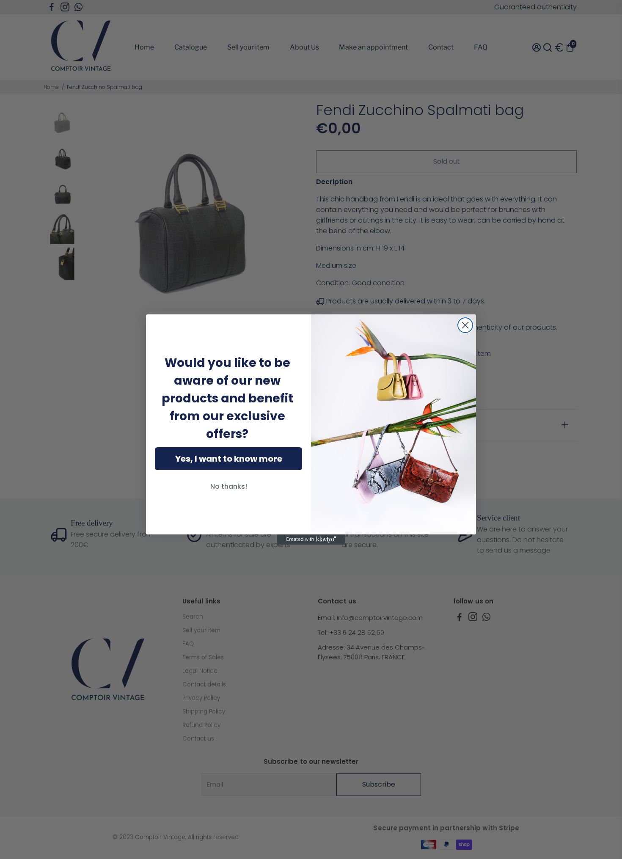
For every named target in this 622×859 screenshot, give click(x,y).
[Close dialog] (465, 325)
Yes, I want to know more (228, 459)
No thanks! (228, 486)
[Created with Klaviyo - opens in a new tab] (311, 539)
